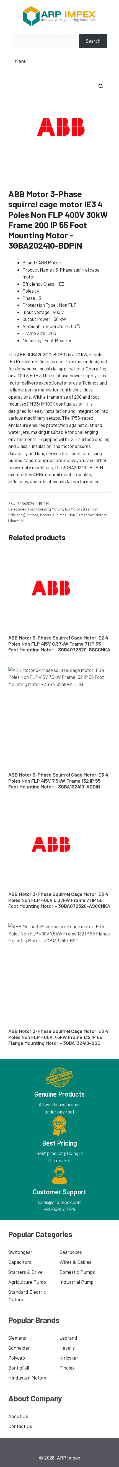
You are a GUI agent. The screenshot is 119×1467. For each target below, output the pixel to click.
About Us (18, 1416)
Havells (67, 1348)
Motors (32, 514)
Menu (21, 61)
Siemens (17, 1338)
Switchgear (20, 1252)
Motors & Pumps (53, 514)
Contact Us (20, 1426)
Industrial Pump (77, 1282)
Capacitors (19, 1262)
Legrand (68, 1338)
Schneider (19, 1348)
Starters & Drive (25, 1272)
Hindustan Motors (27, 1378)
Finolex (67, 1368)
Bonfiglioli (18, 1368)
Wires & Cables (75, 1262)
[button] (101, 86)
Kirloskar (69, 1358)
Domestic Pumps (77, 1272)
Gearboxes (71, 1252)
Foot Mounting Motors (45, 509)
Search (93, 40)
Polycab (16, 1358)
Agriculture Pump (27, 1282)
